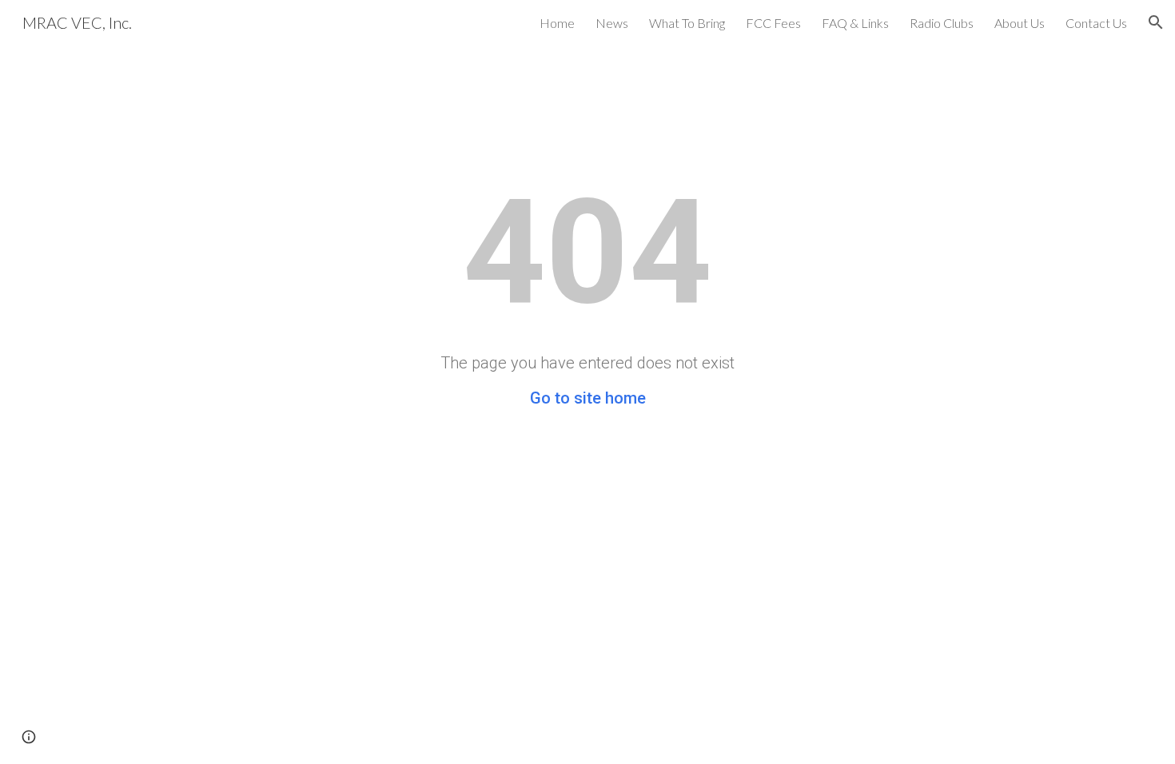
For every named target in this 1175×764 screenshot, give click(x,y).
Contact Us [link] (1096, 22)
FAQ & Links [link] (855, 22)
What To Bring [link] (687, 22)
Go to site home (588, 398)
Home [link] (557, 22)
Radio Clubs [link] (942, 22)
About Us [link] (1019, 22)
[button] (1156, 22)
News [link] (611, 22)
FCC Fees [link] (773, 22)
